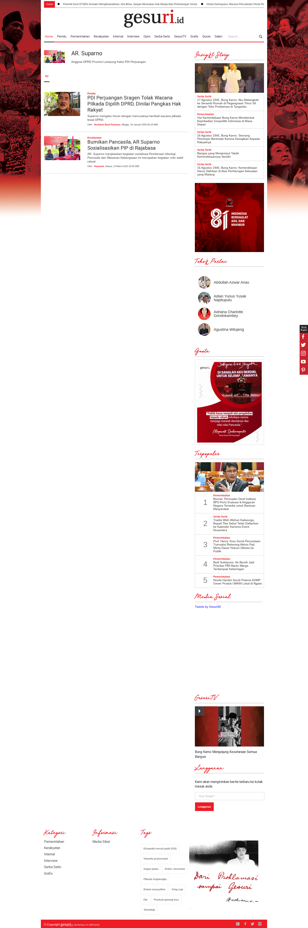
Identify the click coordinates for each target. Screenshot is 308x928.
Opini (147, 36)
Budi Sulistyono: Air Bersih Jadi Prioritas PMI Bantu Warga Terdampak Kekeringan (233, 566)
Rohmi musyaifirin (154, 889)
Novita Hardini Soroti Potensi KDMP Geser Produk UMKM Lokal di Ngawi (237, 581)
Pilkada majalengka (155, 879)
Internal (118, 36)
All (46, 76)
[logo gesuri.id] (154, 18)
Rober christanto (175, 869)
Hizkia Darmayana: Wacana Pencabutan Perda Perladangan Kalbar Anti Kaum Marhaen (228, 4)
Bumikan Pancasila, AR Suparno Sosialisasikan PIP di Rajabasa (123, 145)
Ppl (145, 899)
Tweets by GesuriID (208, 606)
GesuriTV (180, 36)
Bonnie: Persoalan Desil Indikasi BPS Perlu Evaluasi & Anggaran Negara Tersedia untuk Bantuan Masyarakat (234, 504)
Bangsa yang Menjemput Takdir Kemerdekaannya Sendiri (218, 155)
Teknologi (149, 909)
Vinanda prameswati (156, 858)
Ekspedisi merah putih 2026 (160, 848)
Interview (133, 36)
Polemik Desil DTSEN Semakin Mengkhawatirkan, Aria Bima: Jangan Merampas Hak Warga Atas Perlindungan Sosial (101, 4)
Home (49, 36)
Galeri (218, 36)
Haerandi (99, 166)
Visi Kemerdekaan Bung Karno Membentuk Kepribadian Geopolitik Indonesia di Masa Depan (225, 121)
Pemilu (61, 36)
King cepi (177, 889)
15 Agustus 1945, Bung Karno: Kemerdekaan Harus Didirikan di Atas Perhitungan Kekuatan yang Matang (227, 171)
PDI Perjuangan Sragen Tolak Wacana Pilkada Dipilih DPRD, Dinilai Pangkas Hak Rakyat (134, 104)
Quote (206, 36)
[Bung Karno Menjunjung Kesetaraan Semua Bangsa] (229, 726)
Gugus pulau (151, 869)
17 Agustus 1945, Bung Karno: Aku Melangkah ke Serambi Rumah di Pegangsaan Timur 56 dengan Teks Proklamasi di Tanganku (228, 103)
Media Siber (101, 842)
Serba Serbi (162, 36)
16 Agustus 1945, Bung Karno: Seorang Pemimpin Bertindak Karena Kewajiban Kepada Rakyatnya (228, 139)
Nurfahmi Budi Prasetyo (107, 124)
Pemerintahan (80, 36)
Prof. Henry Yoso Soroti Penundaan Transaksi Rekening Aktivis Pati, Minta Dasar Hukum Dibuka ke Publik (236, 546)
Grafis (194, 36)
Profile (218, 76)
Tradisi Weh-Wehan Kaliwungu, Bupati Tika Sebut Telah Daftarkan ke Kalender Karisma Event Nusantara (235, 525)
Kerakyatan (101, 36)
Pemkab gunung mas (166, 899)
